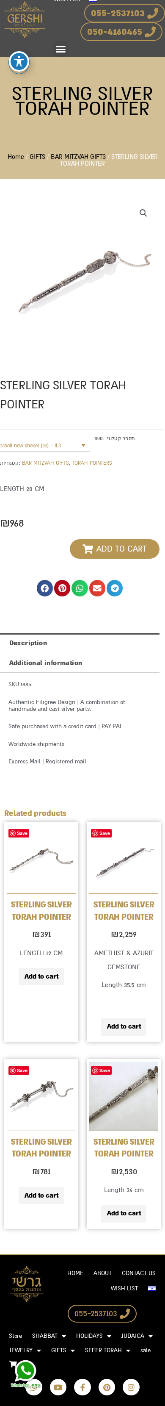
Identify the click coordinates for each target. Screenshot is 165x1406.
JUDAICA (132, 1335)
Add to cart (41, 976)
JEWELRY (21, 1350)
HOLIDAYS (89, 1335)
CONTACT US (139, 1273)
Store (15, 1335)
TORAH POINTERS (92, 463)
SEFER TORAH (103, 1350)
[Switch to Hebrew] (152, 1288)
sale (145, 1350)
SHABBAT (45, 1335)
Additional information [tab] (45, 663)
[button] (61, 49)
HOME (75, 1273)
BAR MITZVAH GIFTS (78, 157)
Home (16, 157)
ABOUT (103, 1273)
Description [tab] (28, 643)
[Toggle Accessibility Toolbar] (19, 61)
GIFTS (37, 157)
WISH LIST (124, 1288)
